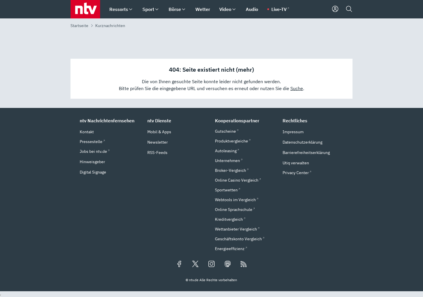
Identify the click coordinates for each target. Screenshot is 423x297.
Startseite (79, 25)
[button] (110, 120)
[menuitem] (130, 9)
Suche (296, 88)
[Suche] (349, 9)
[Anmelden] (335, 9)
